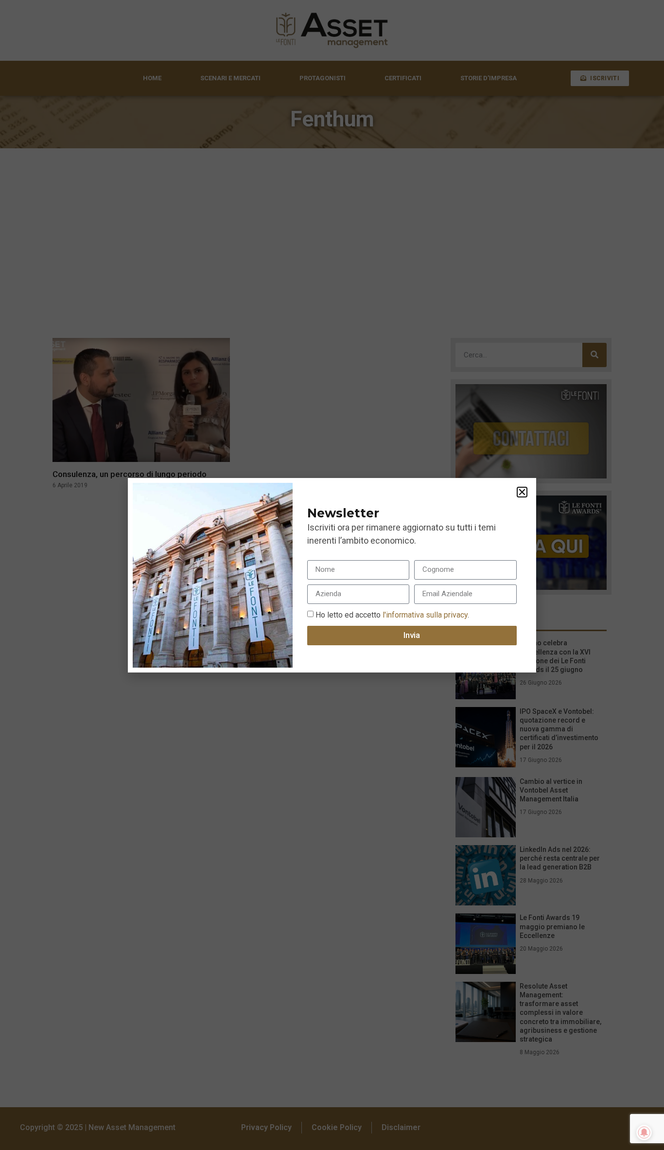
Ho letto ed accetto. (392, 614)
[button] (522, 492)
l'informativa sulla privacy (424, 614)
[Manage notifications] (644, 1132)
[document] (332, 575)
